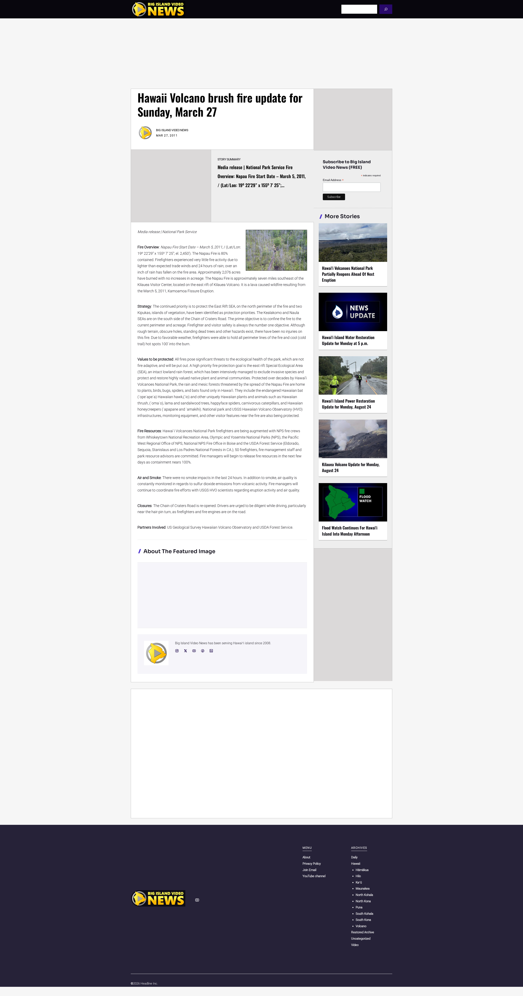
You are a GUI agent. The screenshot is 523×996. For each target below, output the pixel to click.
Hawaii (355, 863)
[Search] (385, 9)
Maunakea (363, 888)
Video (355, 945)
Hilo (358, 876)
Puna (359, 907)
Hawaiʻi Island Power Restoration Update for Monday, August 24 (348, 404)
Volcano (361, 926)
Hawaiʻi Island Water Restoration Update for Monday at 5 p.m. (348, 340)
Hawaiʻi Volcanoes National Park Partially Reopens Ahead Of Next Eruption (348, 274)
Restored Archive (362, 932)
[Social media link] (177, 651)
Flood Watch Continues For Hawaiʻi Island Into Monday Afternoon (349, 531)
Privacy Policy (312, 863)
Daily (354, 857)
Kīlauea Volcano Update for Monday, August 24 (351, 467)
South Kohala (364, 914)
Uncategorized (360, 938)
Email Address (333, 180)
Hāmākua (362, 870)
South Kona (363, 920)
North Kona (363, 901)
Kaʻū (359, 882)
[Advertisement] (261, 53)
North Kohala (364, 895)
